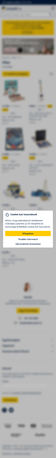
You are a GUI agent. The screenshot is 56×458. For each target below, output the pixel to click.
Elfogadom (28, 233)
